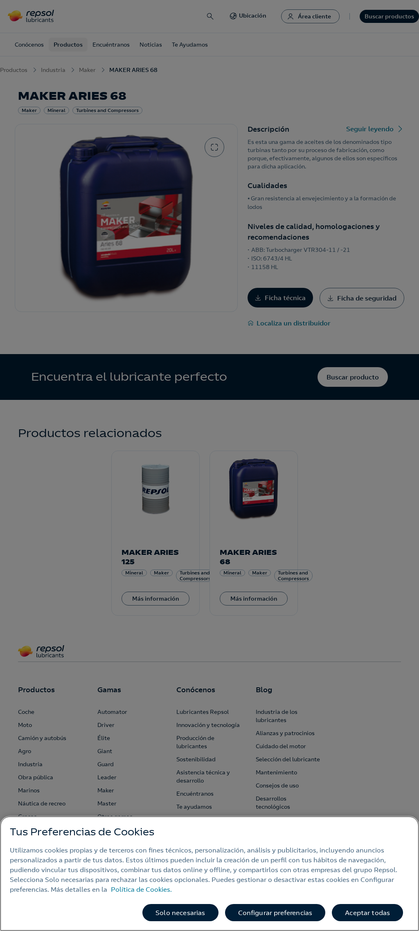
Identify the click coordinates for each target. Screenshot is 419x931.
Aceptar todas (367, 913)
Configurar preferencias (275, 913)
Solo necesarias (180, 913)
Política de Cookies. (141, 889)
